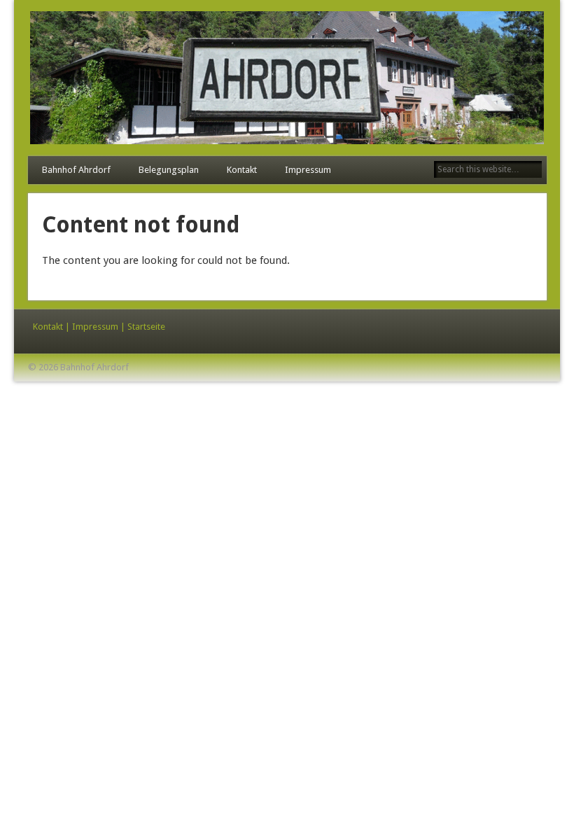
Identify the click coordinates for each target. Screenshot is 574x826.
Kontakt (242, 169)
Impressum (308, 169)
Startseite (146, 326)
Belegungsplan (169, 169)
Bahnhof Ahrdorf (76, 169)
